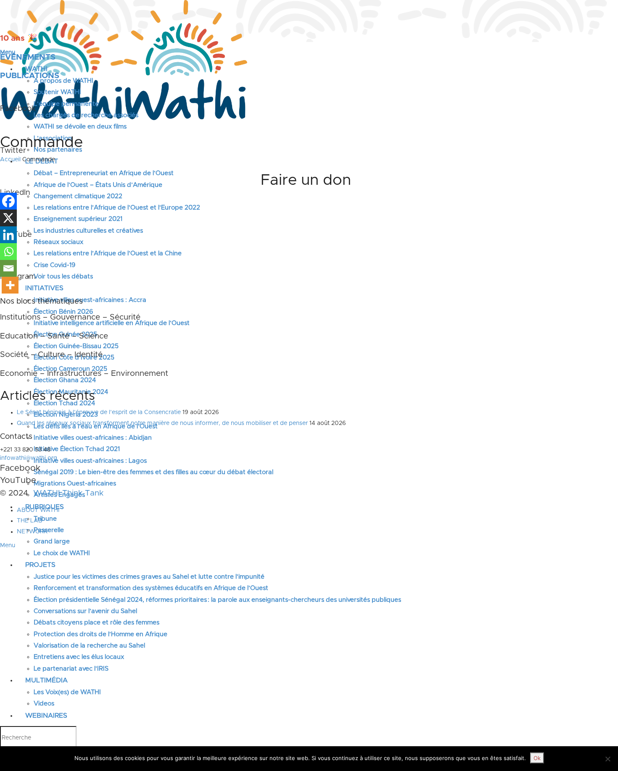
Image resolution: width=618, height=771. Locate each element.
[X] (8, 218)
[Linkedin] (8, 234)
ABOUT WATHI (38, 510)
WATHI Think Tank (68, 493)
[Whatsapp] (8, 251)
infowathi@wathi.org (28, 458)
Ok (537, 758)
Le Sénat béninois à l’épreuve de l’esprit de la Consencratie (99, 412)
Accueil (10, 160)
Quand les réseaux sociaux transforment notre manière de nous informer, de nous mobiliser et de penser (162, 423)
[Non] (607, 759)
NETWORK (32, 532)
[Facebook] (8, 201)
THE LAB (29, 521)
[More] (10, 285)
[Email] (8, 268)
